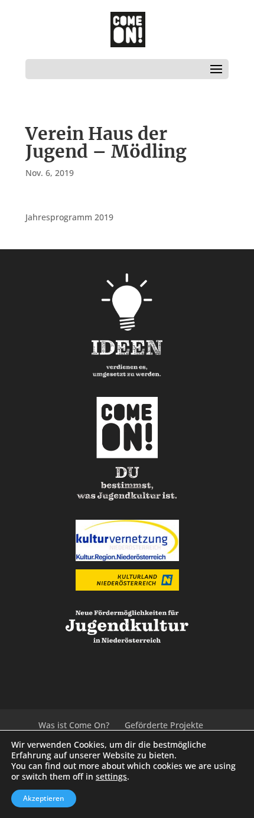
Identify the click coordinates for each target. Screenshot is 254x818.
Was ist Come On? (73, 725)
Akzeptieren (43, 798)
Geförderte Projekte (164, 725)
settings (111, 776)
